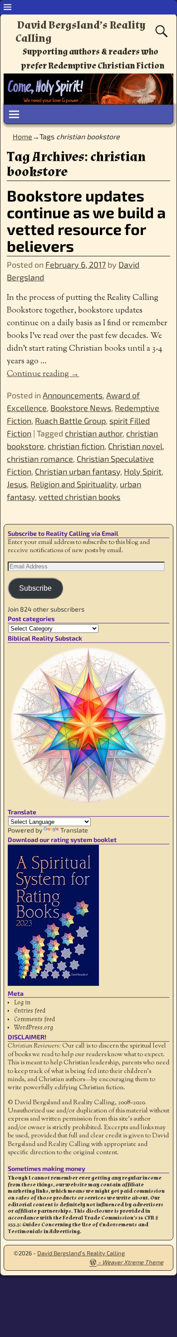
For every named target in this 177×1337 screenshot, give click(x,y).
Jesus (17, 484)
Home (22, 136)
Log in (22, 1003)
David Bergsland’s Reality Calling (80, 31)
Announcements (73, 395)
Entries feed (29, 1011)
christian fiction (76, 446)
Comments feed (34, 1019)
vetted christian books (79, 497)
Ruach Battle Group (70, 421)
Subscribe (35, 588)
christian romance (40, 459)
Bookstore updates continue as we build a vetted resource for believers (86, 220)
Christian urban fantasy (77, 471)
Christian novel (135, 446)
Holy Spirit (143, 471)
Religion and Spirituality (73, 484)
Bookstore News (80, 408)
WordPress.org (33, 1028)
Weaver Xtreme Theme (132, 1262)
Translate (74, 830)
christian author (94, 433)
